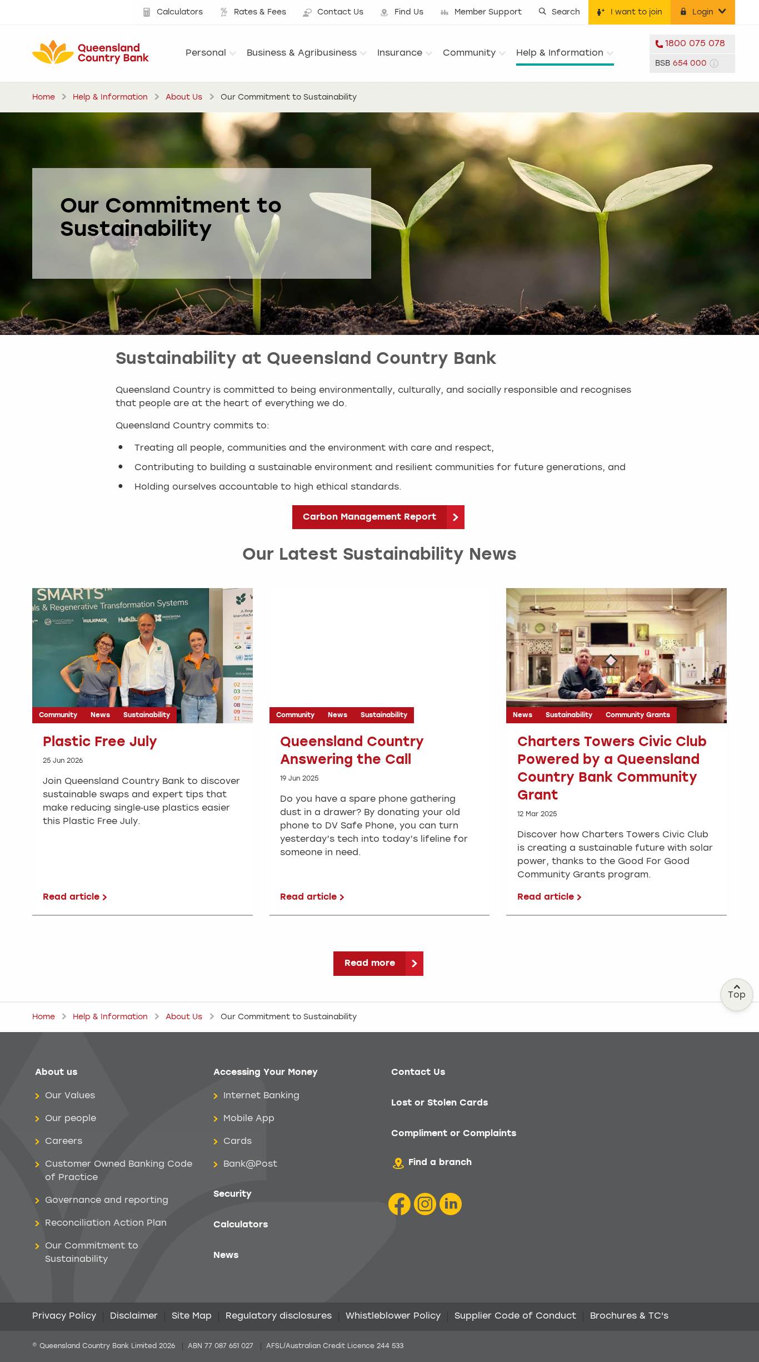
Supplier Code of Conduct (515, 1316)
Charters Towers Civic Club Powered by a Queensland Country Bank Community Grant (612, 769)
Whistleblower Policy (393, 1316)
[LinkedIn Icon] (451, 1204)
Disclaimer (134, 1316)
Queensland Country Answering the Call (352, 751)
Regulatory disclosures (279, 1316)
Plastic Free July (100, 742)
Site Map (192, 1316)
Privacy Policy (64, 1316)
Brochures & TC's (629, 1316)
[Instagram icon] (425, 1204)
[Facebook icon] (399, 1204)
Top (737, 995)
